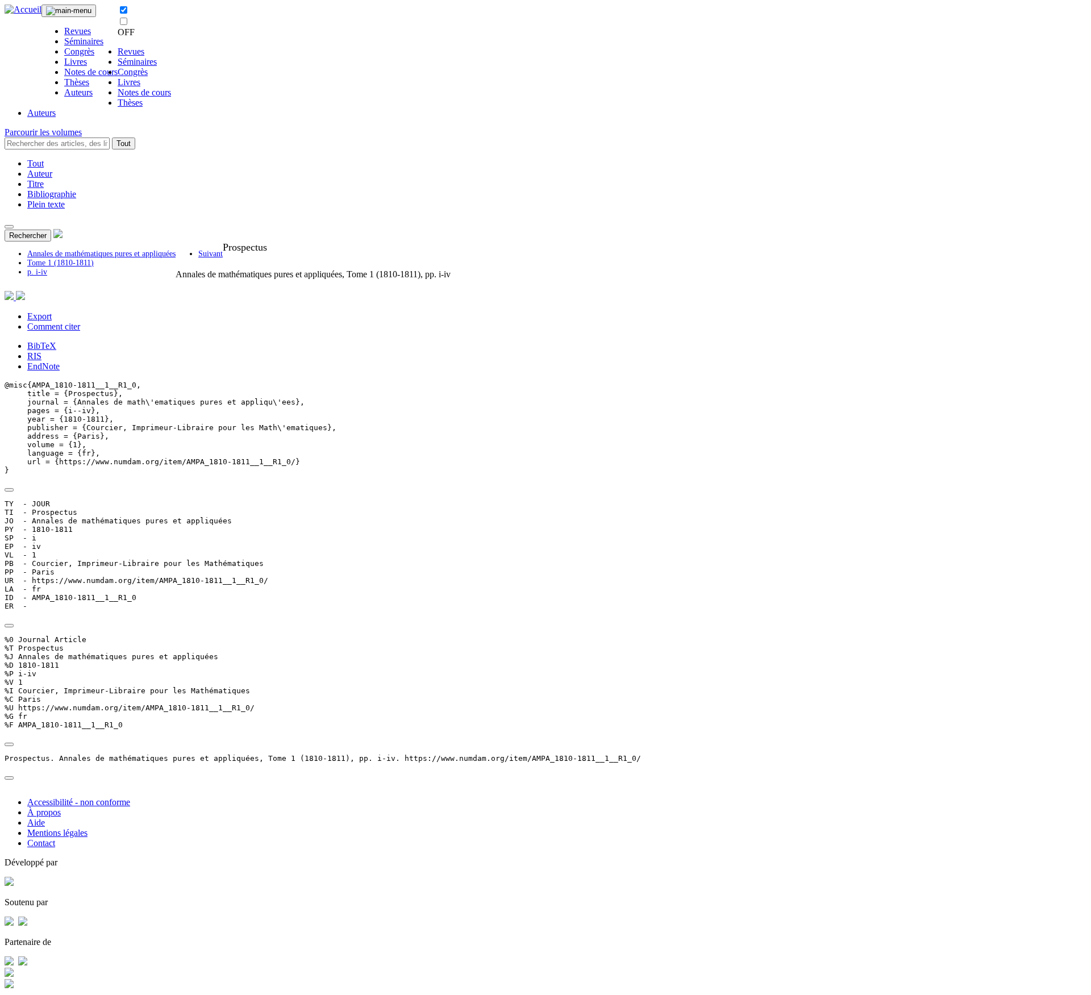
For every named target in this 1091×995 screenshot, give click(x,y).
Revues (77, 31)
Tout (123, 143)
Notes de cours (91, 72)
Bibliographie (51, 194)
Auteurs (78, 92)
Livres (75, 61)
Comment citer (53, 326)
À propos (44, 812)
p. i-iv (37, 272)
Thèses (76, 82)
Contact (41, 843)
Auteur (39, 173)
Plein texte (46, 204)
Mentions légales (57, 833)
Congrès (79, 51)
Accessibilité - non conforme (78, 802)
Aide (36, 822)
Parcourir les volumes (43, 132)
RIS (34, 356)
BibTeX (41, 346)
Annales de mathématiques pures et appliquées (101, 253)
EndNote (43, 366)
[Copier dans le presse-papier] (9, 490)
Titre (35, 184)
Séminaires (83, 41)
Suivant (210, 253)
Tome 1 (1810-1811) (60, 263)
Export (39, 316)
